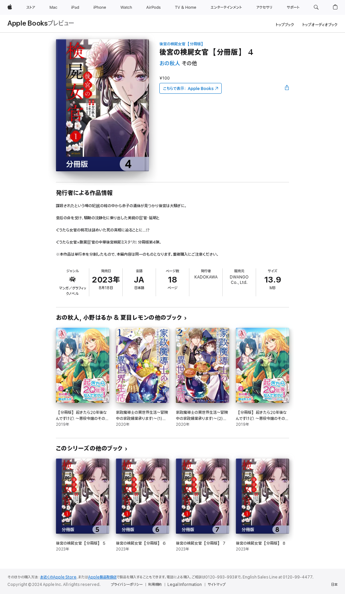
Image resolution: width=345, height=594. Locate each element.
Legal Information (184, 584)
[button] (316, 7)
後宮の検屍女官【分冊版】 (182, 44)
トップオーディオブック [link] (320, 24)
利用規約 (155, 584)
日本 (334, 584)
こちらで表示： (188, 88)
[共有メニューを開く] (287, 88)
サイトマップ (216, 584)
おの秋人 (169, 63)
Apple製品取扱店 (102, 577)
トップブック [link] (285, 24)
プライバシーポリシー (127, 584)
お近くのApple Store (58, 577)
